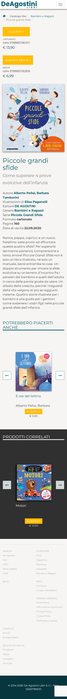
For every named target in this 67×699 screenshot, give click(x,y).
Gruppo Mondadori (46, 590)
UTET (5, 564)
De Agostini (25, 206)
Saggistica (41, 560)
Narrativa (41, 564)
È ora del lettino (28, 396)
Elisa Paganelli (36, 202)
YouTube (7, 663)
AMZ (5, 573)
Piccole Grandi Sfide (27, 215)
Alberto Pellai (24, 193)
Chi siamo (41, 585)
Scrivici (6, 633)
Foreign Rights (11, 637)
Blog (6, 581)
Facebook (8, 649)
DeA (5, 560)
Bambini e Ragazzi (42, 16)
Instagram (8, 658)
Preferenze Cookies (46, 620)
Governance (42, 602)
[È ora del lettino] (33, 371)
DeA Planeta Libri (20, 4)
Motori (21, 506)
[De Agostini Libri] (4, 16)
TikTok (6, 654)
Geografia (41, 569)
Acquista (16, 31)
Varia (38, 555)
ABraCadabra (10, 569)
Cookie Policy (43, 616)
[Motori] (33, 482)
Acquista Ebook (17, 60)
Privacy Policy (43, 611)
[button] (7, 375)
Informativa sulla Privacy (49, 607)
